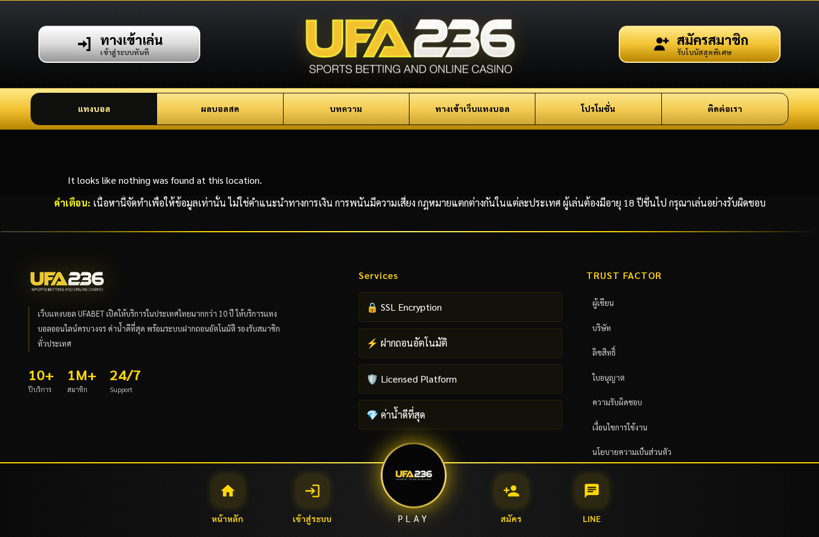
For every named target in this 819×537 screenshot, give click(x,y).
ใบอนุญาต (608, 377)
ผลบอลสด (220, 108)
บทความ (346, 108)
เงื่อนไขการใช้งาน (620, 427)
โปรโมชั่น (598, 108)
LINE (592, 503)
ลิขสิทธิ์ (604, 352)
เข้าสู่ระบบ (312, 503)
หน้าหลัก (227, 503)
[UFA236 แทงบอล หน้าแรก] (409, 44)
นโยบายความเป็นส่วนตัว (632, 452)
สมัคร (511, 503)
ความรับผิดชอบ (617, 402)
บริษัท (601, 328)
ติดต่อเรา (724, 108)
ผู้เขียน (603, 303)
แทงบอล (94, 108)
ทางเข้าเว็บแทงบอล (472, 108)
